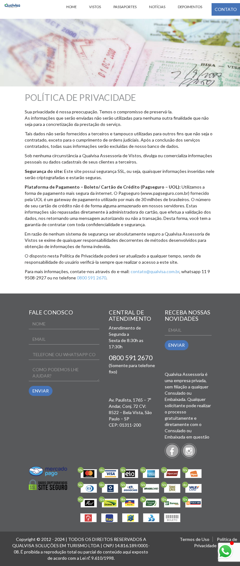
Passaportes (125, 7)
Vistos (95, 7)
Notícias (157, 7)
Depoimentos (190, 7)
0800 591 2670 (91, 277)
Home (71, 7)
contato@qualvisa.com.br (155, 271)
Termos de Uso (194, 539)
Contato (226, 9)
